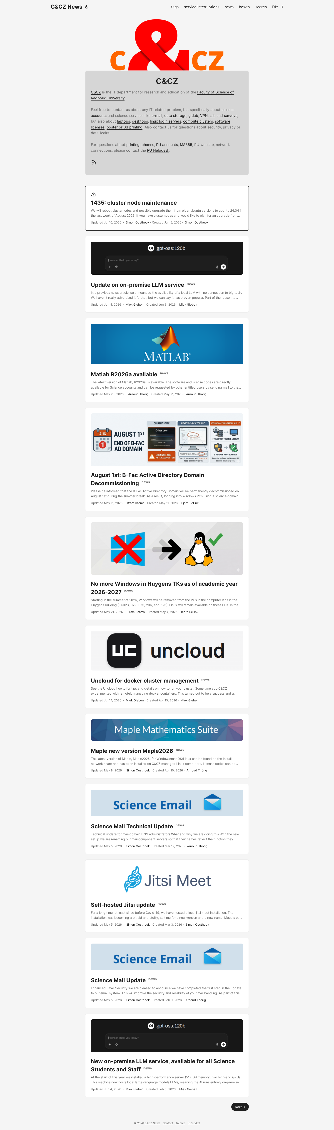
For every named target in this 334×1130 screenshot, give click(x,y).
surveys (230, 115)
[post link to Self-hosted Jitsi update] (167, 896)
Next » (240, 1107)
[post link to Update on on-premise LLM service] (167, 274)
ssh (212, 115)
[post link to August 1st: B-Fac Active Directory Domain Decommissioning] (167, 459)
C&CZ (96, 92)
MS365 (186, 144)
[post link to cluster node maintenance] (167, 208)
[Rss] (94, 164)
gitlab (193, 115)
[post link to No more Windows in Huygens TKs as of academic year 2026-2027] (167, 568)
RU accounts (167, 144)
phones (148, 144)
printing (133, 144)
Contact (168, 1123)
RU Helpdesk (158, 150)
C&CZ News (66, 6)
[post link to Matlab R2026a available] (167, 360)
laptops (123, 121)
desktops (140, 121)
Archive (180, 1123)
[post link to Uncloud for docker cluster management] (167, 666)
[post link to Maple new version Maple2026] (167, 746)
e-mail (157, 115)
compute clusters (198, 121)
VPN (204, 115)
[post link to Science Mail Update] (167, 973)
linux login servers (165, 121)
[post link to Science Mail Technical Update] (167, 819)
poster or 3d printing (124, 127)
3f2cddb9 (194, 1123)
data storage (175, 115)
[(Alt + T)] (87, 7)
